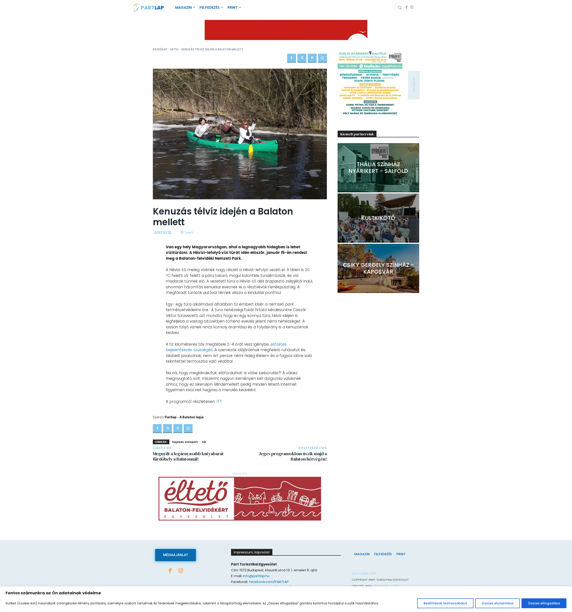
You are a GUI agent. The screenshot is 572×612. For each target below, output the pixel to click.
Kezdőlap (160, 49)
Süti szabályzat (364, 574)
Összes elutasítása (497, 603)
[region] (286, 599)
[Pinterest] (312, 58)
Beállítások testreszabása (445, 603)
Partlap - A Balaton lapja (184, 417)
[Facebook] (406, 7)
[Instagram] (411, 7)
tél (204, 442)
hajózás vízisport (185, 442)
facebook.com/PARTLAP (269, 581)
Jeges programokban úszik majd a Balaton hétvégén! (293, 456)
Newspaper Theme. (386, 586)
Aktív (174, 49)
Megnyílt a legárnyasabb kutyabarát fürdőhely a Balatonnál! (188, 456)
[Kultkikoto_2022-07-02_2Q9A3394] (378, 218)
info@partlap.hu (256, 576)
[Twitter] (301, 58)
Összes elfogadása (544, 603)
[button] (400, 8)
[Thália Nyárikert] (378, 167)
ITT (219, 401)
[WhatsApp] (322, 58)
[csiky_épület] (378, 268)
